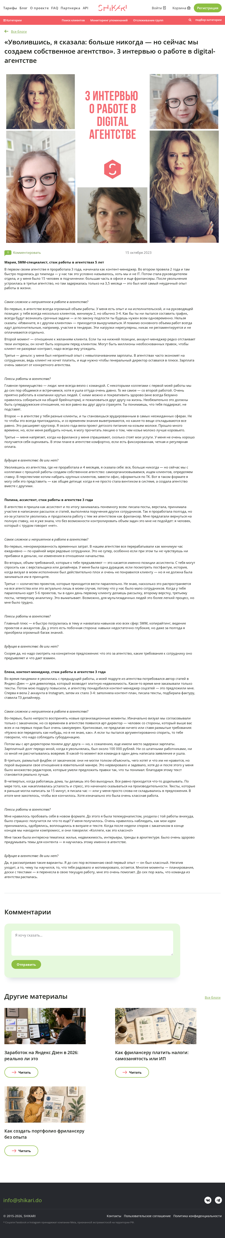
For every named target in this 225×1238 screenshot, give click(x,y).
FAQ (54, 8)
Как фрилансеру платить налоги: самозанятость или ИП (152, 1055)
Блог (24, 8)
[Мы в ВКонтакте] (207, 1200)
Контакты (114, 1216)
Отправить (26, 964)
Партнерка (70, 8)
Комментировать (27, 252)
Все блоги (19, 31)
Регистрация (207, 8)
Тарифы (10, 8)
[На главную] (112, 8)
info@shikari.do (22, 1200)
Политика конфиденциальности (197, 1216)
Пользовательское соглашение (147, 1216)
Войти (157, 8)
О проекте (39, 8)
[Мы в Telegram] (218, 1200)
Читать (24, 1072)
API (86, 8)
